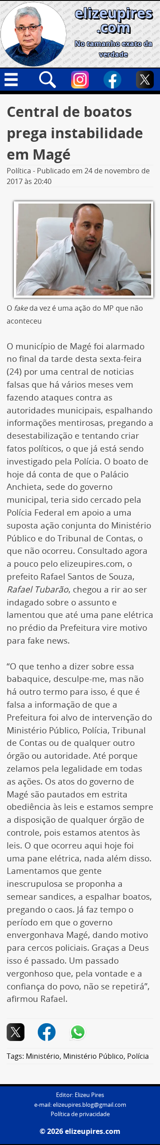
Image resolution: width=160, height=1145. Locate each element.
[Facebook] (112, 79)
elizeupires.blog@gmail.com (89, 1105)
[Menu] (15, 79)
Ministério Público (93, 1056)
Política (19, 171)
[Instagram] (80, 79)
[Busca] (47, 79)
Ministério (43, 1056)
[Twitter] (145, 79)
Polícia (138, 1056)
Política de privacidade (80, 1114)
